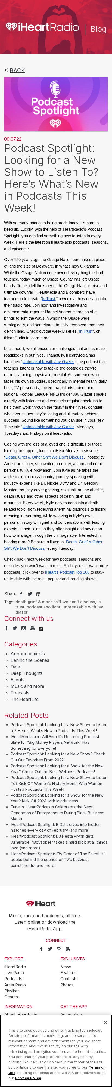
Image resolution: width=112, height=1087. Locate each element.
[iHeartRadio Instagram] (23, 628)
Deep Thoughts (27, 673)
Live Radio (14, 972)
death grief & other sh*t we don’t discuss (55, 601)
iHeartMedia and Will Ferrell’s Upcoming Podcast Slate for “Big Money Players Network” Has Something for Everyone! (55, 742)
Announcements (28, 653)
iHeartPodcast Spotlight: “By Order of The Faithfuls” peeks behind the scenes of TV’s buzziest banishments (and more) (58, 859)
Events (17, 679)
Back (17, 70)
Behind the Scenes (30, 660)
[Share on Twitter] (30, 594)
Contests (68, 978)
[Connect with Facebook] (6, 628)
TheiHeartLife (25, 699)
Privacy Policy (28, 1078)
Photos (67, 985)
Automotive (71, 1014)
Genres (11, 996)
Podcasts (20, 692)
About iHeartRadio (21, 1014)
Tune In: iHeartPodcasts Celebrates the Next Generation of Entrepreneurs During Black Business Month (57, 813)
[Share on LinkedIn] (38, 594)
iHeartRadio (56, 904)
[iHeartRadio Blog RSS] (41, 628)
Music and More (27, 686)
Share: (11, 593)
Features (68, 972)
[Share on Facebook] (21, 594)
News (65, 966)
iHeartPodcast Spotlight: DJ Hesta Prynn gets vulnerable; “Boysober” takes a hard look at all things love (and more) (59, 842)
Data (15, 666)
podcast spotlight (43, 607)
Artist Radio (15, 985)
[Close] (105, 1022)
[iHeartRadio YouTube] (32, 628)
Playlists (12, 991)
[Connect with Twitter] (15, 628)
